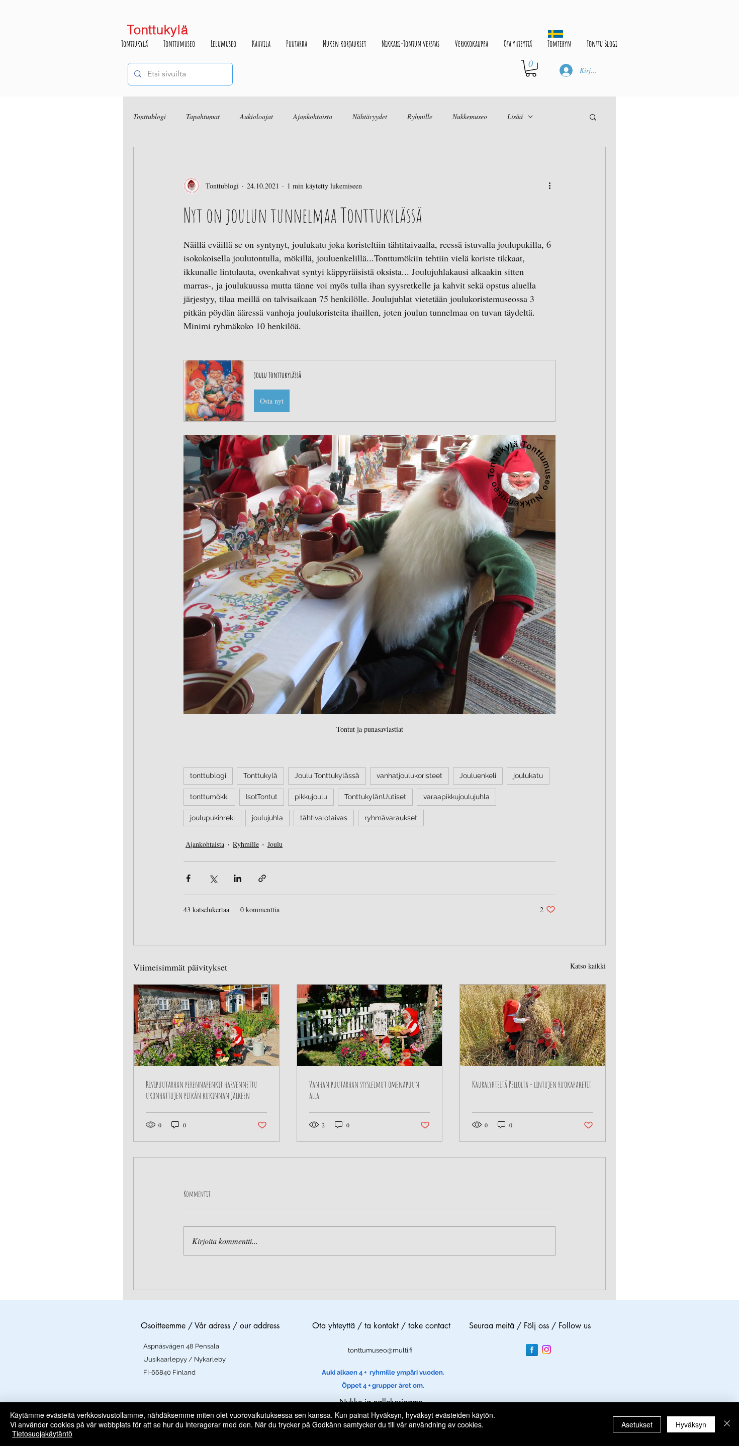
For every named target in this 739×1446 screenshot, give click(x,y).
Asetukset (637, 1424)
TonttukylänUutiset (375, 797)
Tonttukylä (260, 776)
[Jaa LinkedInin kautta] (237, 878)
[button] (531, 68)
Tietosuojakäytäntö (42, 1433)
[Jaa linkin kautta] (262, 878)
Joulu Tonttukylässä (327, 776)
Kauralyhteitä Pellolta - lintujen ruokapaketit (531, 1084)
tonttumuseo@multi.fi (380, 1350)
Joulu (275, 844)
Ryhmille (419, 116)
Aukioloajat (256, 116)
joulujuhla (267, 818)
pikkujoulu (311, 797)
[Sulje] (727, 1424)
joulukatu (528, 776)
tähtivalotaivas (323, 818)
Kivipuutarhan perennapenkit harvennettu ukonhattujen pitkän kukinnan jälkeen (201, 1090)
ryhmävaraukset (390, 818)
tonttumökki (209, 797)
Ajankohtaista (312, 116)
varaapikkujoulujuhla (456, 797)
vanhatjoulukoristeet (409, 776)
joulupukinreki (212, 818)
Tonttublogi (149, 116)
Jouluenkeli (477, 776)
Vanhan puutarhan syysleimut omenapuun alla (364, 1090)
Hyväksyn (691, 1424)
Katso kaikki (588, 966)
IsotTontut (262, 797)
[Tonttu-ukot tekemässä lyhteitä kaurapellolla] (532, 1025)
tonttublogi (208, 776)
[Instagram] (546, 1349)
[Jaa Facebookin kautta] (188, 878)
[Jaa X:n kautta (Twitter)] (213, 878)
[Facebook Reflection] (532, 1350)
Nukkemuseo (469, 116)
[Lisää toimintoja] (549, 185)
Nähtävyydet (369, 116)
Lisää (515, 116)
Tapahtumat (203, 116)
